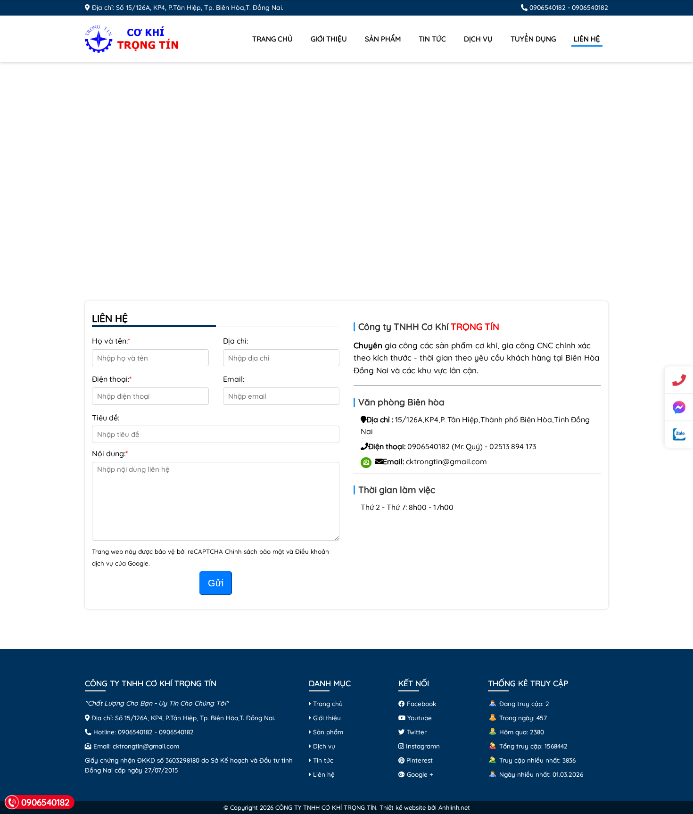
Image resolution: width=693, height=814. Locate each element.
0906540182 (547, 7)
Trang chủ (272, 38)
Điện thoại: (110, 379)
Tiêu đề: (105, 417)
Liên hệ (587, 38)
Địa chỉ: (235, 340)
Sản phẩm (383, 38)
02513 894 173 (512, 446)
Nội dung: (108, 453)
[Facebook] (679, 407)
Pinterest (418, 760)
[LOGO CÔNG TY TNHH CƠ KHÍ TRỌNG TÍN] (132, 37)
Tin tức (432, 38)
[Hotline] (679, 380)
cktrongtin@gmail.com (446, 461)
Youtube (418, 718)
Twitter (416, 732)
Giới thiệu (329, 38)
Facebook (420, 703)
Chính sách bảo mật (255, 551)
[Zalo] (679, 434)
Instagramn (422, 746)
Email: (233, 379)
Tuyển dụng (533, 38)
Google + (419, 774)
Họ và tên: (110, 340)
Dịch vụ (478, 38)
